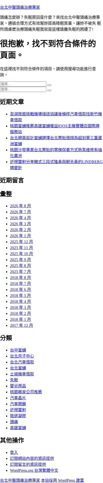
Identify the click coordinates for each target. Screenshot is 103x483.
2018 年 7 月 (20, 283)
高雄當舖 (18, 428)
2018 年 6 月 (20, 289)
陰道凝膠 (18, 416)
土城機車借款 (22, 374)
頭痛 (14, 422)
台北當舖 (18, 368)
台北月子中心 (22, 356)
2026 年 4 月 (20, 218)
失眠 (14, 380)
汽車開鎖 (18, 404)
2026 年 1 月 (20, 236)
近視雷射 (18, 410)
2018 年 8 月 (20, 278)
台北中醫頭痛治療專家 (20, 7)
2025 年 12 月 (21, 242)
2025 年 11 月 (21, 248)
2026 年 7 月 (20, 212)
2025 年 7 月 (20, 272)
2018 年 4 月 (20, 301)
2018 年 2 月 (20, 313)
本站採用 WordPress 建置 (62, 480)
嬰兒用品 (18, 386)
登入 (14, 452)
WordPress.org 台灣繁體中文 (34, 470)
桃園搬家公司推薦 (26, 392)
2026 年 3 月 (20, 224)
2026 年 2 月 (20, 230)
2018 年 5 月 (20, 295)
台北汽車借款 (22, 362)
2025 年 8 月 (20, 266)
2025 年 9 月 (20, 260)
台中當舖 (18, 350)
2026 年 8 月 (20, 206)
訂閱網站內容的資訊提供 (32, 458)
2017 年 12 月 (21, 325)
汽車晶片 (18, 398)
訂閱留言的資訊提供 (28, 464)
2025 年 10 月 (21, 254)
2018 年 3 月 (20, 307)
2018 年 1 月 (20, 319)
